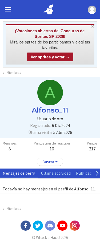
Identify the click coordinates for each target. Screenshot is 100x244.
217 (92, 149)
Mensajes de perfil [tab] (19, 173)
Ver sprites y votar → (50, 57)
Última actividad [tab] (56, 173)
